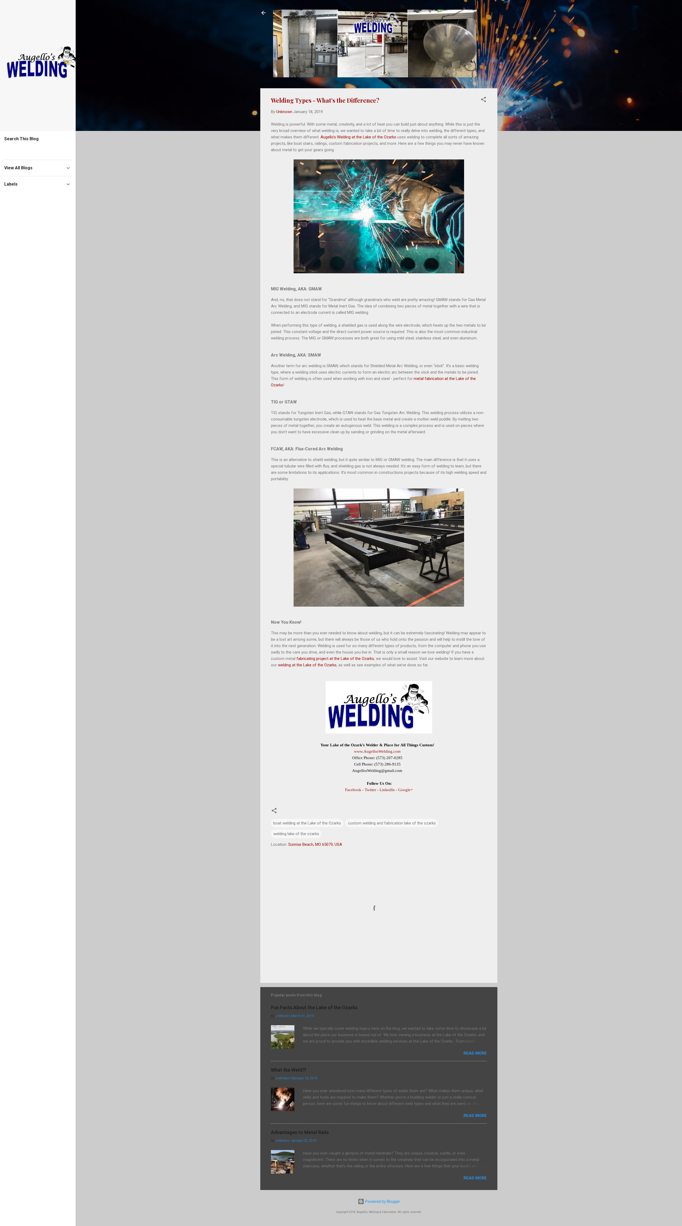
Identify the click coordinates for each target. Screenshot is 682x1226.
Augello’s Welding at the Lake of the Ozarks (358, 137)
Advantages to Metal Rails (300, 1132)
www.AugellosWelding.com (377, 751)
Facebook (353, 790)
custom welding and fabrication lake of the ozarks (392, 823)
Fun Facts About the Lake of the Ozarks (314, 1007)
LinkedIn (387, 790)
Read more (475, 1053)
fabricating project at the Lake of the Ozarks (335, 658)
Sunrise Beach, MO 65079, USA (315, 844)
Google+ (405, 790)
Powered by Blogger (382, 1201)
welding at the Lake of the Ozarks (307, 665)
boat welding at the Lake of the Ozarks (307, 823)
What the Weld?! (288, 1070)
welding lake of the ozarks (296, 833)
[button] (483, 100)
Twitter (370, 790)
